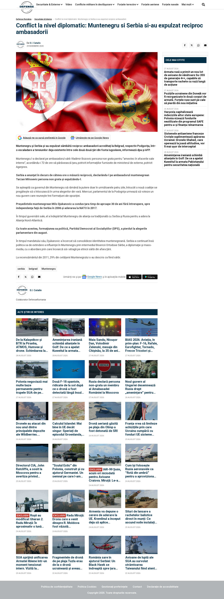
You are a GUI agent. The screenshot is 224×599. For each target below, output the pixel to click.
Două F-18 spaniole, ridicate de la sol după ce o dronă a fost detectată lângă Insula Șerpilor (67, 387)
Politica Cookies (87, 586)
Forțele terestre (126, 4)
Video (69, 4)
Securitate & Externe (48, 4)
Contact (137, 586)
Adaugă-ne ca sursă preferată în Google (44, 137)
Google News (94, 276)
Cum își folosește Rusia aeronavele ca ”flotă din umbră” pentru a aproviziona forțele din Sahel (139, 471)
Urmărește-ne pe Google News (92, 137)
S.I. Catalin (35, 43)
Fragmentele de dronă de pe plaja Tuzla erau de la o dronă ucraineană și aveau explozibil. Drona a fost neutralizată (68, 563)
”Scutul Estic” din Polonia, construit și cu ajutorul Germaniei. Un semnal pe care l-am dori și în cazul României (68, 471)
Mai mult (187, 4)
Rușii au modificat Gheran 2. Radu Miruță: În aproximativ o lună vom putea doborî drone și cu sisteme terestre (29, 521)
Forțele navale (170, 4)
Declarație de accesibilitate (162, 586)
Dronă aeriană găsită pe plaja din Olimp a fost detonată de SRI (103, 427)
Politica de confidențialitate (57, 586)
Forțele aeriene (150, 4)
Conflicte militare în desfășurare (93, 4)
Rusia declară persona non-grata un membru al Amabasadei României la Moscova (104, 387)
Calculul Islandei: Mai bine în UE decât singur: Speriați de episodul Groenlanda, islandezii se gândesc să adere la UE (67, 429)
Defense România (23, 19)
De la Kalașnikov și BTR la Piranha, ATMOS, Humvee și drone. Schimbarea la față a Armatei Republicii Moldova (31, 345)
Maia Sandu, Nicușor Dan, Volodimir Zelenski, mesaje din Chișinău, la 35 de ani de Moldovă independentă (103, 345)
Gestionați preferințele (115, 586)
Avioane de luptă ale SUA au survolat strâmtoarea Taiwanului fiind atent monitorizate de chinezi (140, 563)
